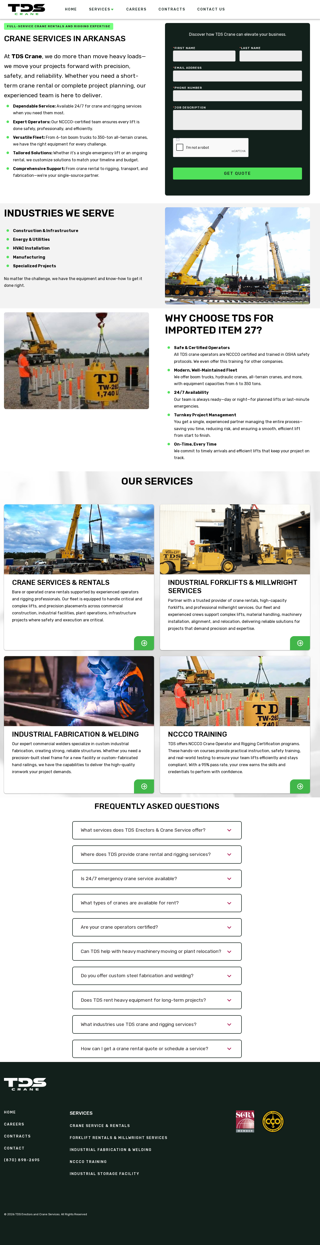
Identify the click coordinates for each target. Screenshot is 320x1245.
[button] (101, 10)
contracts (17, 1136)
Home (10, 1112)
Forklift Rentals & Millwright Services (119, 1138)
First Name (184, 48)
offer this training (227, 361)
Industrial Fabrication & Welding (111, 1150)
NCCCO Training (88, 1162)
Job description (189, 107)
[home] (26, 9)
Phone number (187, 88)
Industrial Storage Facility (105, 1174)
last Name (250, 48)
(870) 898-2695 (22, 1160)
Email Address (187, 68)
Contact (14, 1148)
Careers (14, 1124)
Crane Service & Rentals (100, 1126)
